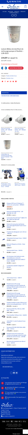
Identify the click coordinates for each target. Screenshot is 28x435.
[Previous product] (15, 15)
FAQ (20, 424)
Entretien (8, 78)
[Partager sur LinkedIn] (16, 81)
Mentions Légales (12, 426)
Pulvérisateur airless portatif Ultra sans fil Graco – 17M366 (6, 185)
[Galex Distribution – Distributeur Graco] (14, 6)
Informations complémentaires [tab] (10, 95)
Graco (12, 78)
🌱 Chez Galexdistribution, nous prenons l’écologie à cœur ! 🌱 (15, 393)
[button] (2, 6)
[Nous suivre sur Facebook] (11, 373)
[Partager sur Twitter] (8, 81)
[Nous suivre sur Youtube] (16, 373)
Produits (16, 11)
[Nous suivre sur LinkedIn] (14, 373)
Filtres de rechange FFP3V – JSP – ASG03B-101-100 (6, 130)
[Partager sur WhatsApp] (2, 81)
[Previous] (1, 181)
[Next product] (12, 15)
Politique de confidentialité (14, 425)
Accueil (5, 11)
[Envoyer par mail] (10, 81)
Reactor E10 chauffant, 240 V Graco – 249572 (20, 184)
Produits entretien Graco (17, 12)
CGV (19, 426)
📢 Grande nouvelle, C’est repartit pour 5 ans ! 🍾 (15, 397)
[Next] (27, 181)
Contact (15, 424)
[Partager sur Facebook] (5, 81)
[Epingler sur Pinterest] (13, 81)
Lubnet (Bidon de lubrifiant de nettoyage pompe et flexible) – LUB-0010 (7, 156)
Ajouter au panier (16, 68)
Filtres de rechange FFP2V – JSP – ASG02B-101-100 (20, 130)
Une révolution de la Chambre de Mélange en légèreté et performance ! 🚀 (16, 383)
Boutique (10, 11)
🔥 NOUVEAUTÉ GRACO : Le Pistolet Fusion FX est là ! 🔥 (15, 388)
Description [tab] (5, 92)
